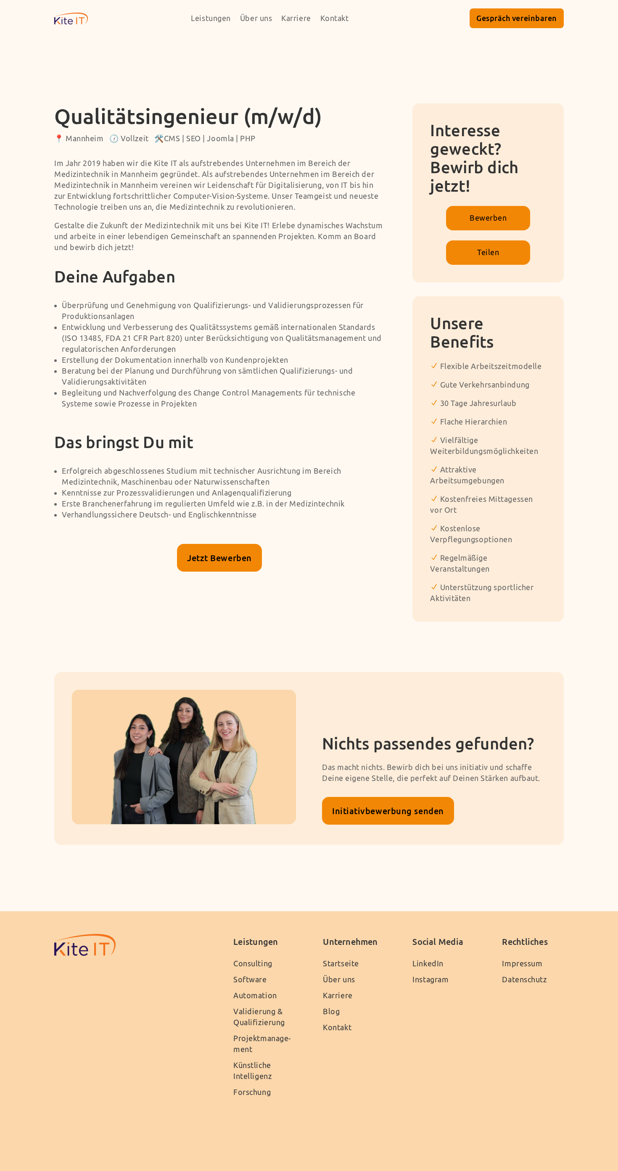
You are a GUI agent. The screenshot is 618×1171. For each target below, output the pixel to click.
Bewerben (488, 218)
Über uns (256, 18)
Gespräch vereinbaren (516, 18)
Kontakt (334, 18)
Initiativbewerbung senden (388, 811)
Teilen (488, 252)
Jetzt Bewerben (219, 558)
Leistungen (211, 18)
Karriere (296, 18)
